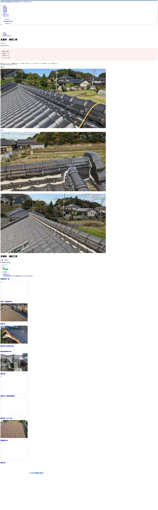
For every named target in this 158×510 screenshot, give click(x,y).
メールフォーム (4, 24)
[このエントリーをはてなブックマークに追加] (3, 268)
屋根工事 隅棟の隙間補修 (7, 396)
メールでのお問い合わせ (36, 473)
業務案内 (5, 7)
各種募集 (5, 10)
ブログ (4, 13)
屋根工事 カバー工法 (6, 418)
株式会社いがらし (57, 475)
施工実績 (5, 8)
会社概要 (5, 11)
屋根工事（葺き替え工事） (7, 346)
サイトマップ (6, 16)
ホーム (4, 5)
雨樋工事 (2, 373)
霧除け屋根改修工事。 (6, 351)
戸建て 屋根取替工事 (6, 301)
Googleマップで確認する (6, 498)
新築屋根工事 (4, 440)
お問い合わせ (6, 14)
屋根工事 (2, 324)
